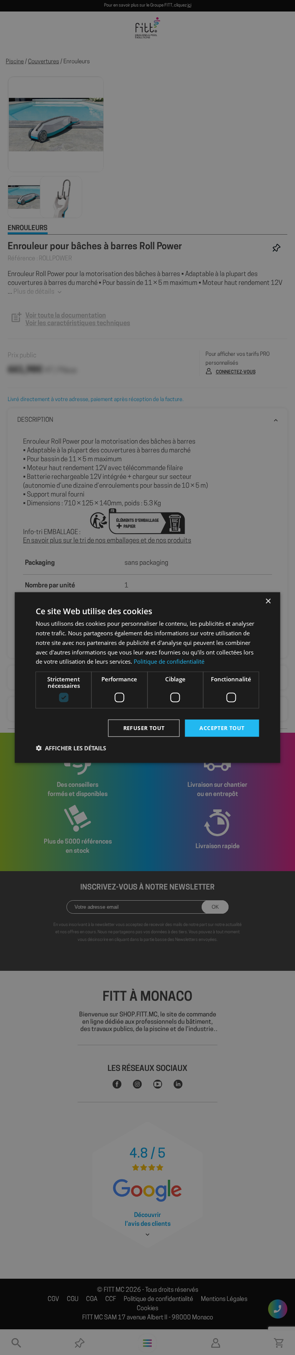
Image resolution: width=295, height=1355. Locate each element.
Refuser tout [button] (144, 728)
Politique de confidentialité (169, 661)
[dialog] (147, 677)
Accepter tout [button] (221, 728)
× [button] (268, 601)
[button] (71, 747)
